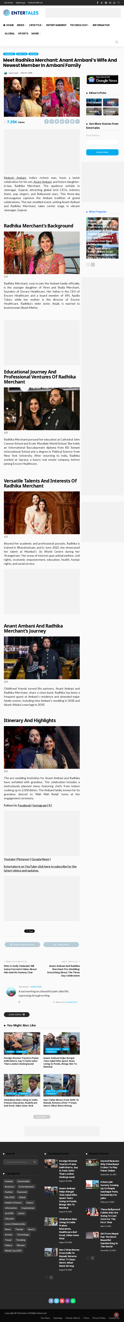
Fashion (9, 1192)
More (35, 33)
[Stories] (111, 111)
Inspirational (53, 1049)
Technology (79, 25)
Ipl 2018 (9, 1213)
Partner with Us (73, 1318)
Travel (10, 1052)
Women (33, 54)
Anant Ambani (43, 182)
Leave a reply (15, 1014)
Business (9, 1186)
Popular (19, 1229)
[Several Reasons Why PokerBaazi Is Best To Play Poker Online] (92, 1162)
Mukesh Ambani (15, 177)
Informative (101, 25)
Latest (21, 1213)
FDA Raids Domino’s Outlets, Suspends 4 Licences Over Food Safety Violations (100, 239)
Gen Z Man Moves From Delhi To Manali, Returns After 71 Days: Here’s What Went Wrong (61, 1102)
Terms (86, 1318)
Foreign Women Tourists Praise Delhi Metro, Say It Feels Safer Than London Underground (21, 1060)
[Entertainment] (94, 102)
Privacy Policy (99, 1318)
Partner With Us (35, 2)
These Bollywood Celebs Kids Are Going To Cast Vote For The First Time (110, 1216)
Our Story (8, 2)
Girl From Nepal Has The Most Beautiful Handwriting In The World (109, 1240)
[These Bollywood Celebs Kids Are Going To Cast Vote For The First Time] (92, 1212)
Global (10, 33)
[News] (111, 102)
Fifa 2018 (9, 1197)
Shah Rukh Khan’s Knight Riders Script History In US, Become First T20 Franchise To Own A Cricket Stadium (101, 256)
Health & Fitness (13, 1202)
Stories (62, 1091)
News (20, 25)
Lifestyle (35, 25)
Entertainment (56, 25)
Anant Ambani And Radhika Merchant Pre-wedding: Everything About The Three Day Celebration (63, 970)
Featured (22, 1192)
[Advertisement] (83, 13)
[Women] (94, 111)
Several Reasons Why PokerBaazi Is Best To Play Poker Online (109, 1165)
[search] (118, 2)
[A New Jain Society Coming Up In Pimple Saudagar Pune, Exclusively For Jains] (92, 1184)
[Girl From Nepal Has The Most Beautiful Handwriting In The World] (92, 1235)
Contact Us (114, 1318)
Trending (9, 54)
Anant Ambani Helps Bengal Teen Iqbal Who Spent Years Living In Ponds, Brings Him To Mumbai (60, 1062)
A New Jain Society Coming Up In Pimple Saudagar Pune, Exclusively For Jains (109, 1190)
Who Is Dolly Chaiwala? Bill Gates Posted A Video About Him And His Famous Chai (20, 969)
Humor (29, 1202)
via (6, 276)
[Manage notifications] (116, 1314)
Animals (9, 1181)
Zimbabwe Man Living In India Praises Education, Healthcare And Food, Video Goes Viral (20, 1102)
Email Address (93, 135)
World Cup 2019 (13, 1250)
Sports (23, 33)
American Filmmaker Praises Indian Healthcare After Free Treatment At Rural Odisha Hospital (101, 227)
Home (10, 25)
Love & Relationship (15, 1223)
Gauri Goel (13, 73)
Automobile (23, 1181)
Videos (8, 1245)
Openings (20, 2)
